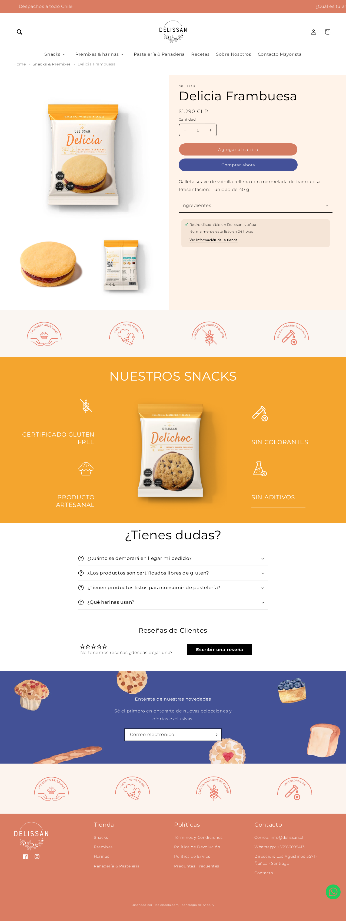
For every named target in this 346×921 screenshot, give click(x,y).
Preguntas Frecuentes (196, 865)
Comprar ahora (238, 164)
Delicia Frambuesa (96, 64)
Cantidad (187, 119)
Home (20, 64)
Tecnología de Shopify (197, 905)
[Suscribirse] (215, 734)
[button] (19, 32)
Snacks (101, 837)
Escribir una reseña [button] (219, 649)
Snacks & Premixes (52, 64)
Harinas (101, 856)
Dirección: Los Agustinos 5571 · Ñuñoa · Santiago (285, 860)
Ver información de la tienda (213, 240)
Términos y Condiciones (198, 837)
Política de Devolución (197, 846)
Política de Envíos (192, 856)
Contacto (263, 872)
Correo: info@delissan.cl (278, 837)
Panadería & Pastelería (116, 865)
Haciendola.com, (166, 905)
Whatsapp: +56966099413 (279, 846)
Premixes (103, 846)
